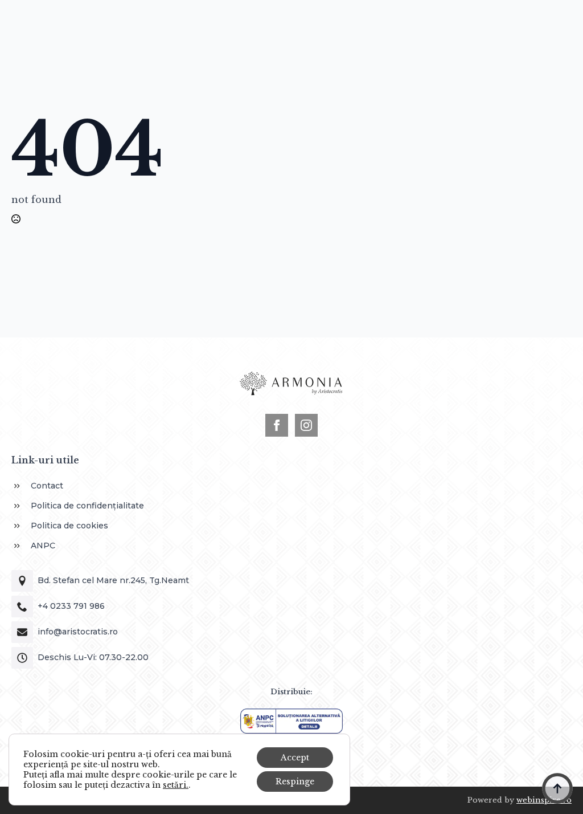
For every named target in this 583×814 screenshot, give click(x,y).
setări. (175, 785)
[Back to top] (557, 788)
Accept (295, 757)
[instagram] (306, 425)
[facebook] (276, 425)
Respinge (295, 781)
